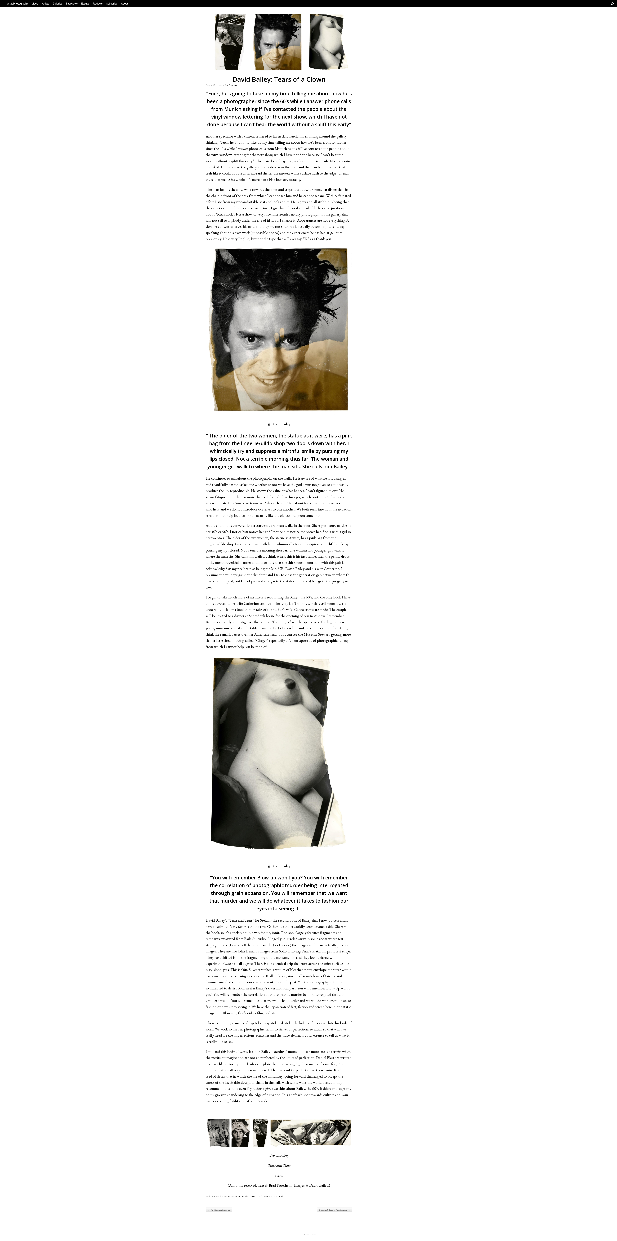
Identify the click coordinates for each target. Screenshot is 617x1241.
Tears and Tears (279, 1165)
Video (35, 3)
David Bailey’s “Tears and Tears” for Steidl (237, 920)
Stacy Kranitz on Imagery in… (219, 1210)
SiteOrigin (306, 1234)
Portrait (275, 1196)
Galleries (57, 3)
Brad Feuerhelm (231, 85)
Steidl (281, 1196)
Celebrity (252, 1196)
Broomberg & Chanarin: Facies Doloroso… (334, 1210)
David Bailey (268, 1196)
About (124, 3)
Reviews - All (216, 1196)
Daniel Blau (260, 1196)
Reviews (98, 3)
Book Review (232, 1196)
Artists (45, 3)
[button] (612, 3)
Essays (85, 3)
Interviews (72, 3)
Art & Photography (17, 3)
